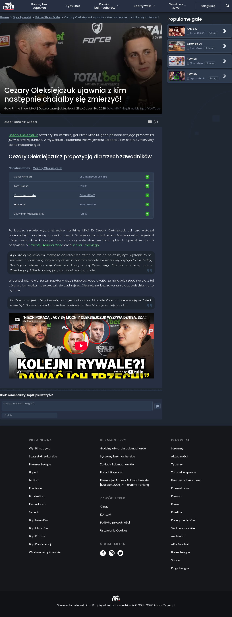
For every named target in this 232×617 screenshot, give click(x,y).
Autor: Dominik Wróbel (20, 122)
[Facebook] (103, 553)
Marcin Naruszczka (25, 195)
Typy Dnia (73, 6)
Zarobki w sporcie (183, 472)
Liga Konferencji (40, 544)
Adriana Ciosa (52, 245)
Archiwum (178, 536)
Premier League (40, 464)
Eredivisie (35, 488)
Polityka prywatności (115, 522)
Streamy (177, 448)
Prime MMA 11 (87, 195)
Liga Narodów (38, 520)
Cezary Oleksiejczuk (23, 135)
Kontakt (105, 514)
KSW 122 (173, 72)
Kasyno (176, 496)
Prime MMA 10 (88, 204)
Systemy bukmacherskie (117, 456)
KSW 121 (173, 57)
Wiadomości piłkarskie (45, 552)
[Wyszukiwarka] (227, 5)
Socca (175, 560)
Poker (175, 504)
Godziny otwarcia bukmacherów (123, 448)
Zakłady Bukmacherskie (117, 464)
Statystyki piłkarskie (43, 456)
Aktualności (179, 456)
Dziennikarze (180, 488)
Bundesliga (36, 496)
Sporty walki (142, 6)
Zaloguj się (208, 6)
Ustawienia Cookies (113, 530)
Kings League (180, 568)
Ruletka (176, 512)
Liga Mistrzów (38, 528)
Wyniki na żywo (176, 6)
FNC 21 (84, 186)
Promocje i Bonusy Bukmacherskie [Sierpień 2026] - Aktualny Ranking (124, 482)
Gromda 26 (176, 42)
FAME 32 (173, 27)
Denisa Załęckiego (85, 245)
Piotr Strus (20, 204)
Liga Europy (37, 536)
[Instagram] (112, 553)
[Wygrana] (147, 177)
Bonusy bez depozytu (39, 6)
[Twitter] (120, 553)
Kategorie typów (183, 520)
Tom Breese (21, 186)
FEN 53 (83, 213)
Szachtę (35, 245)
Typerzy (177, 464)
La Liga (33, 480)
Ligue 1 (33, 472)
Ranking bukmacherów (104, 6)
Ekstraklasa (37, 504)
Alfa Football (180, 544)
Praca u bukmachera (186, 480)
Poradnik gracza (111, 472)
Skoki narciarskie (183, 528)
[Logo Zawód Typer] (8, 6)
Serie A (34, 512)
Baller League (180, 552)
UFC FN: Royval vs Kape (93, 176)
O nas (104, 506)
